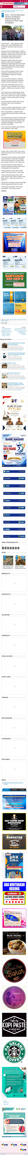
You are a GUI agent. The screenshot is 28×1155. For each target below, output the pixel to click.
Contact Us (5, 1104)
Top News (6, 789)
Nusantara (23, 319)
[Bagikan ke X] (5, 323)
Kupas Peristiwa (13, 319)
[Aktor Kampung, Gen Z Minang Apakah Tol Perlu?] (8, 560)
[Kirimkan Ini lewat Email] (2, 323)
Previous (26, 562)
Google (26, 1154)
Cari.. (26, 6)
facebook (23, 1)
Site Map (5, 1101)
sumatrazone (3, 1154)
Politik (2, 320)
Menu (1, 6)
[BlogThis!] (3, 323)
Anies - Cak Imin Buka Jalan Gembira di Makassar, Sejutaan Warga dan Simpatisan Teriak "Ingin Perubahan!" (15, 19)
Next (3, 562)
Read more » (20, 349)
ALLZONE (22, 789)
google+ (25, 1)
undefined (17, 345)
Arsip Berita (14, 789)
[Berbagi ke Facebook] (6, 323)
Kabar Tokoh (6, 319)
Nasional (19, 319)
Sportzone (6, 320)
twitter (21, 1)
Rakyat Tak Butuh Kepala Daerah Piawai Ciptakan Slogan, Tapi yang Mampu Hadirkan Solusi (20, 567)
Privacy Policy (6, 1102)
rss (27, 1)
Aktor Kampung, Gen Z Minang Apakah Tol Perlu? (8, 567)
